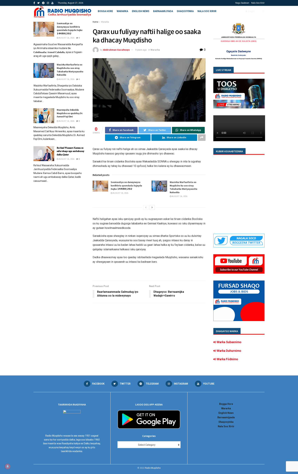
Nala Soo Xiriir (258, 3)
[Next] (152, 207)
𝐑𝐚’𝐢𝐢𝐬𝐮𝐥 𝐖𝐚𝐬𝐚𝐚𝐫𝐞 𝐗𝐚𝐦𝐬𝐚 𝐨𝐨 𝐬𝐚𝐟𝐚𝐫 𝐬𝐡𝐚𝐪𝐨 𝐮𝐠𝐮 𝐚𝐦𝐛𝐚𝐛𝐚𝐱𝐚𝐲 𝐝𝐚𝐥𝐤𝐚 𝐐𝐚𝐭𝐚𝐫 (70, 151)
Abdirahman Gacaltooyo (116, 50)
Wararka (122, 11)
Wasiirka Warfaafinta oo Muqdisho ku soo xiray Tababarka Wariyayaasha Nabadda (183, 187)
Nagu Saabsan (242, 3)
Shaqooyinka (185, 11)
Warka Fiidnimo (227, 359)
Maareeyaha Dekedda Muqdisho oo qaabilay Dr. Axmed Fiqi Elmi (70, 113)
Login (251, 11)
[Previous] (145, 207)
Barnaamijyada (163, 11)
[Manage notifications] (7, 466)
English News (140, 11)
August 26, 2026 (120, 193)
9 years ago (141, 50)
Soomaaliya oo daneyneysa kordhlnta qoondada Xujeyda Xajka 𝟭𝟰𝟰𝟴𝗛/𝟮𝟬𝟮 (126, 185)
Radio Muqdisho (153, 468)
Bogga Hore (105, 11)
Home (95, 22)
